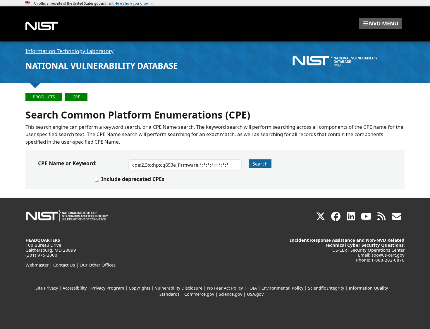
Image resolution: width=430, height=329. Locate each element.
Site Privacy (46, 288)
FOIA (252, 288)
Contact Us (64, 265)
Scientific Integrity (326, 288)
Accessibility (75, 288)
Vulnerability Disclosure (178, 288)
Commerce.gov (199, 294)
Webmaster (37, 265)
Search (260, 164)
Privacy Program (107, 288)
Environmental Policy (282, 288)
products (44, 97)
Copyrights (139, 288)
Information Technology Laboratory (69, 51)
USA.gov (255, 294)
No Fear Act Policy (225, 288)
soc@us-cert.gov (388, 255)
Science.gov (230, 294)
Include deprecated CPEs (132, 178)
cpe (76, 97)
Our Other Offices (98, 265)
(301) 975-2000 (41, 255)
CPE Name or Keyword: (67, 163)
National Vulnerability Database (101, 65)
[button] (380, 23)
